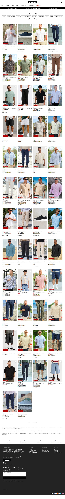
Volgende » (35, 422)
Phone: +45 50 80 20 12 (33, 452)
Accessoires (23, 5)
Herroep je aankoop (45, 451)
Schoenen (17, 5)
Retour (43, 449)
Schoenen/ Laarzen (58, 16)
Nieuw (2, 5)
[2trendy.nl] (32, 2)
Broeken (34, 18)
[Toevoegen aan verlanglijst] (15, 25)
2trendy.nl (6, 489)
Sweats (47, 16)
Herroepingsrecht (45, 450)
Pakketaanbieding (31, 5)
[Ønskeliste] (59, 2)
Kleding (12, 5)
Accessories (34, 16)
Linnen (13, 16)
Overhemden (41, 16)
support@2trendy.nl (32, 451)
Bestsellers (7, 5)
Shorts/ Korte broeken (26, 16)
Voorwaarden (56, 450)
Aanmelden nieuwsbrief (58, 452)
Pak (30, 18)
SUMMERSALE (38, 5)
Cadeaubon (56, 451)
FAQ (54, 449)
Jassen (51, 16)
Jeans (4, 16)
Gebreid (8, 16)
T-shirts (18, 16)
